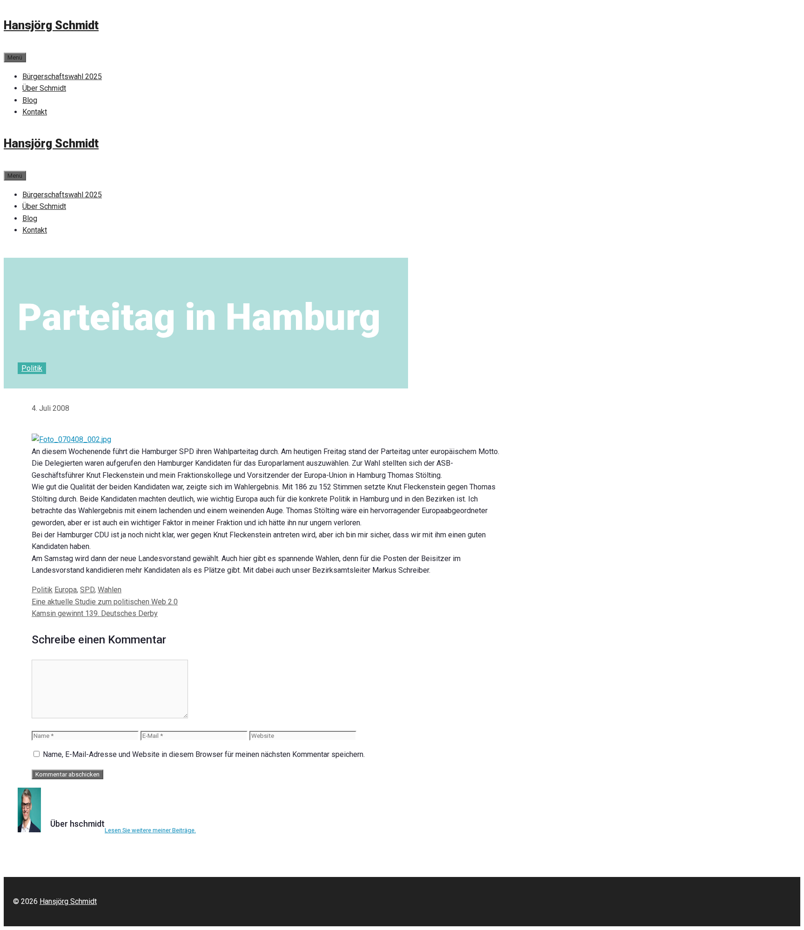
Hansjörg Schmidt (51, 25)
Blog (29, 100)
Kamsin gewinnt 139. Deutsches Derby (95, 613)
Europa (65, 589)
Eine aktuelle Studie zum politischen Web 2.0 (105, 601)
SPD (87, 589)
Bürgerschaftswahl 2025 (62, 76)
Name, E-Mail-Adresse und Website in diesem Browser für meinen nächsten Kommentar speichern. (204, 754)
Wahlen (109, 589)
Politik (31, 368)
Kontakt (34, 111)
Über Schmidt (44, 88)
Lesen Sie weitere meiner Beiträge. (150, 830)
